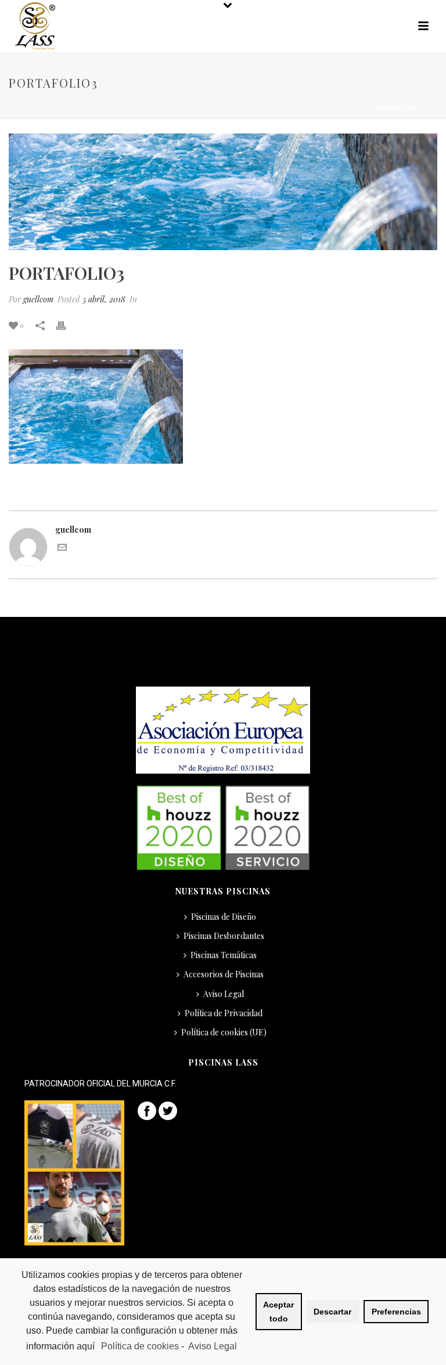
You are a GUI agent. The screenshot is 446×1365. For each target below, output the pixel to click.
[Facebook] (146, 1109)
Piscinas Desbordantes (224, 935)
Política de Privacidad (223, 1013)
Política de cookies (140, 1346)
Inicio (217, 107)
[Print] (66, 324)
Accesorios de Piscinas (224, 974)
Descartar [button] (332, 1311)
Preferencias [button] (396, 1311)
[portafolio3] (223, 191)
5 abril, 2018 (103, 299)
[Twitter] (167, 1109)
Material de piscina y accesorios (303, 107)
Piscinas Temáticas (223, 954)
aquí (87, 1346)
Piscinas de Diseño (223, 916)
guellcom (38, 299)
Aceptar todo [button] (278, 1311)
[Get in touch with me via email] (62, 548)
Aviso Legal (223, 993)
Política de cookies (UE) (224, 1032)
